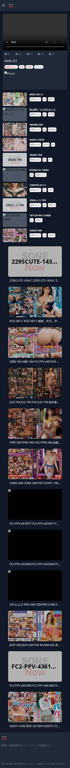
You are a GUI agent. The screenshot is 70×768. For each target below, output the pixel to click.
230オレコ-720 (38, 200)
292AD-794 (36, 154)
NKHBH (52, 129)
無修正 (39, 220)
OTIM (51, 114)
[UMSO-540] (15, 235)
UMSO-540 (36, 230)
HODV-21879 (37, 139)
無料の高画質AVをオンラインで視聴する (27, 763)
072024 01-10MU (39, 170)
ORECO (52, 205)
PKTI (51, 190)
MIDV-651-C (36, 94)
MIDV (51, 99)
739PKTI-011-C (38, 185)
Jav (44, 99)
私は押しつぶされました (43, 109)
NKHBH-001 (36, 124)
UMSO (52, 235)
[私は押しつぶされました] (15, 114)
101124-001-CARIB (40, 215)
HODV (46, 144)
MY (50, 159)
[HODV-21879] (15, 145)
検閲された (35, 99)
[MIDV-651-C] (15, 99)
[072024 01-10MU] (15, 175)
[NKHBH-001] (15, 129)
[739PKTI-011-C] (15, 190)
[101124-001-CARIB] (15, 220)
